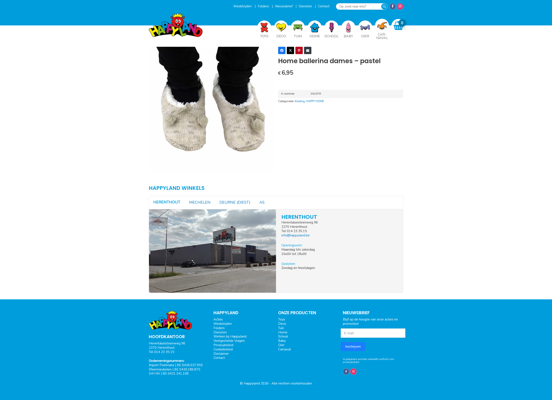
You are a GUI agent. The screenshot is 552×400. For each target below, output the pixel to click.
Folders (264, 6)
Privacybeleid (223, 345)
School (283, 336)
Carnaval (284, 349)
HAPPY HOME (315, 101)
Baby (282, 341)
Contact (323, 6)
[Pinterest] (299, 50)
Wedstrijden (242, 6)
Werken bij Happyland (229, 336)
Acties (218, 319)
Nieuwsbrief (284, 6)
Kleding (300, 101)
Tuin (281, 328)
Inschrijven (353, 346)
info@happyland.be (295, 235)
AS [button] (262, 202)
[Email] (307, 50)
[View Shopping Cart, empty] (398, 25)
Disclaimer (221, 354)
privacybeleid (351, 362)
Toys (281, 319)
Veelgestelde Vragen (229, 341)
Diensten (306, 6)
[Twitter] (290, 50)
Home (282, 332)
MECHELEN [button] (199, 202)
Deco (282, 324)
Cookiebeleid (223, 349)
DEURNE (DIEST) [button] (235, 202)
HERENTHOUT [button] (166, 202)
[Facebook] (281, 50)
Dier (281, 345)
